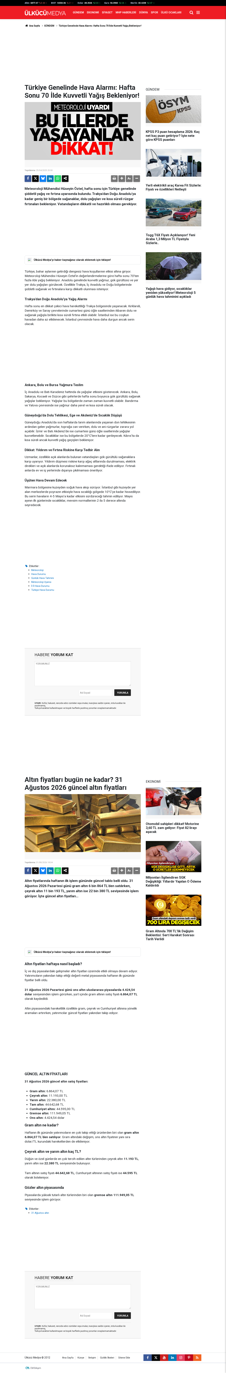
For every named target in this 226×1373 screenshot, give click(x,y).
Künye (81, 1357)
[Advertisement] (113, 56)
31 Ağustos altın (40, 1212)
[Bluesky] (43, 178)
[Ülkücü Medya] (45, 12)
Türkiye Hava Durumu (42, 589)
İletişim (92, 1357)
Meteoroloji (37, 570)
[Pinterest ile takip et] (189, 1357)
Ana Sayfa (34, 25)
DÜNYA (143, 12)
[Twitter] (35, 178)
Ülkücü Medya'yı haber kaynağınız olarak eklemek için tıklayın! (72, 259)
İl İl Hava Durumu (40, 585)
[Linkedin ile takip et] (172, 1357)
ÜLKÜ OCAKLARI (171, 12)
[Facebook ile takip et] (147, 1357)
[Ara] (191, 12)
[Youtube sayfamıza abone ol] (164, 1357)
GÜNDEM (78, 12)
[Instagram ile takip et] (181, 1357)
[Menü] (198, 12)
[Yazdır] (114, 178)
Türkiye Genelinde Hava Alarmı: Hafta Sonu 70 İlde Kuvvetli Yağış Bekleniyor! (100, 25)
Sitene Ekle (124, 1357)
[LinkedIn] (50, 178)
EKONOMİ (93, 12)
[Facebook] (28, 178)
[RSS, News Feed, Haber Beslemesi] (197, 1357)
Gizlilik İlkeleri (107, 1357)
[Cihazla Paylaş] (65, 178)
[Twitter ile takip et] (156, 1357)
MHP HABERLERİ (126, 12)
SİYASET (107, 12)
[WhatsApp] (57, 178)
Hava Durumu (38, 574)
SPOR (154, 12)
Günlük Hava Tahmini (42, 578)
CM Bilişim (35, 1368)
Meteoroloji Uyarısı (41, 582)
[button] (121, 178)
